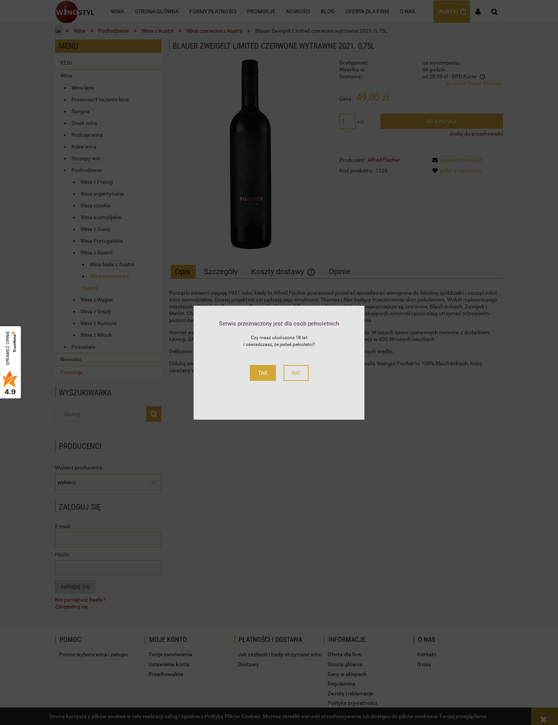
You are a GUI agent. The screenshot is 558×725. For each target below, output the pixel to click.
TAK (263, 373)
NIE (296, 373)
